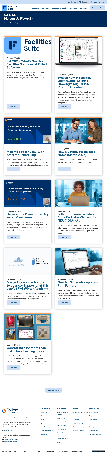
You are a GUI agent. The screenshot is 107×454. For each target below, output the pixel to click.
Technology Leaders (79, 423)
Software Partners (47, 430)
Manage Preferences (98, 451)
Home (40, 451)
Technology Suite (62, 422)
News (42, 419)
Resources (73, 8)
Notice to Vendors (77, 451)
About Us (44, 412)
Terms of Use (50, 451)
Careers (43, 423)
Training (91, 427)
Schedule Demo (98, 8)
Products (35, 8)
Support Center (94, 430)
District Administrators (80, 412)
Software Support (62, 438)
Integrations (56, 8)
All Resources (93, 412)
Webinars (92, 423)
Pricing (65, 8)
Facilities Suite (61, 425)
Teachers (76, 419)
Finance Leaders (78, 427)
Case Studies (93, 419)
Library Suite (61, 418)
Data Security (45, 427)
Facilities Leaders (78, 430)
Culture (43, 416)
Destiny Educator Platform (62, 413)
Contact (85, 2)
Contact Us (44, 434)
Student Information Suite (63, 434)
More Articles (53, 390)
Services (45, 8)
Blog (90, 416)
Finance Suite (61, 429)
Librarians (76, 416)
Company (83, 8)
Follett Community (95, 434)
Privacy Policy (63, 451)
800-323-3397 (8, 430)
